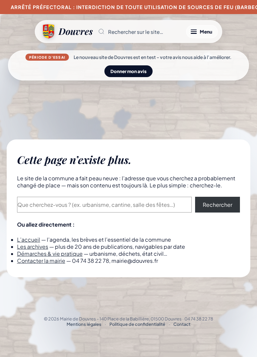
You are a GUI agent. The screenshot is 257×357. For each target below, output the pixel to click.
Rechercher (217, 204)
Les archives (32, 246)
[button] (139, 31)
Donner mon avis (128, 71)
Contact (181, 324)
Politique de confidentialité (137, 324)
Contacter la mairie (41, 260)
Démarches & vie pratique (50, 253)
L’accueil (28, 239)
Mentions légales (84, 324)
